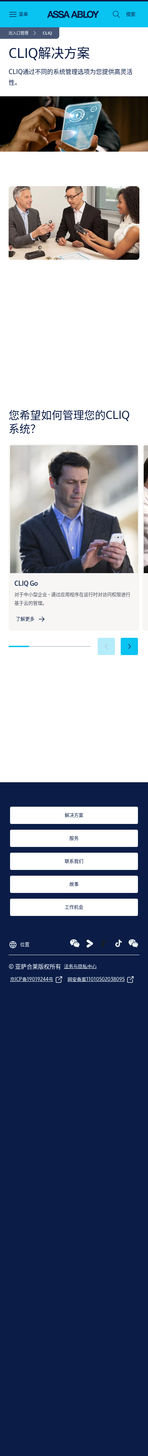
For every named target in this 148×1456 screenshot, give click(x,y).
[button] (130, 14)
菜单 (23, 14)
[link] (23, 33)
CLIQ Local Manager (63, 333)
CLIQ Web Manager (45, 354)
